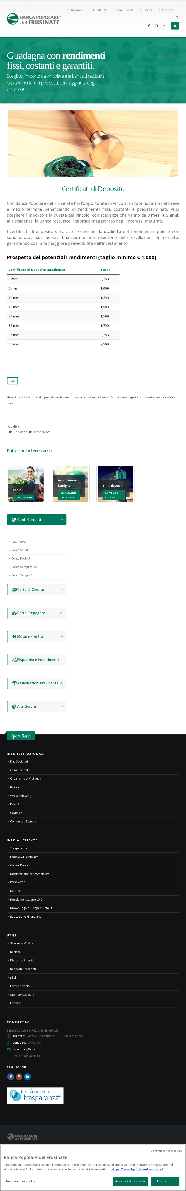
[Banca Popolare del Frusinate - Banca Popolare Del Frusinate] (34, 18)
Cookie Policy (19, 865)
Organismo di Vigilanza (25, 778)
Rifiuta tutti (165, 1181)
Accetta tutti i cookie (130, 1181)
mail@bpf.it (28, 1049)
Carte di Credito (30, 589)
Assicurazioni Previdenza (38, 683)
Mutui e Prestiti (30, 636)
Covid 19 (16, 813)
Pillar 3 (14, 804)
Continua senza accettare (167, 1150)
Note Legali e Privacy (24, 857)
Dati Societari (19, 761)
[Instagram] (156, 25)
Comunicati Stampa (23, 821)
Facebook (10, 1076)
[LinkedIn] (164, 25)
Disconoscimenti (21, 960)
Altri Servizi (26, 706)
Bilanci (14, 787)
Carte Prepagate (31, 613)
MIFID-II (15, 891)
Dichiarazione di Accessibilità (29, 874)
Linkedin (27, 1076)
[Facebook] (149, 25)
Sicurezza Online (21, 943)
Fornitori (16, 1003)
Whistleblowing (20, 796)
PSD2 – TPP (17, 882)
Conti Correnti (29, 519)
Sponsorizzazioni (22, 995)
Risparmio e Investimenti (38, 659)
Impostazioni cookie (20, 1181)
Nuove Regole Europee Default (31, 908)
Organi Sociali (19, 770)
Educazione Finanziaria (25, 917)
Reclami (15, 952)
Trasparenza (18, 848)
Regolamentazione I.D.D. (26, 899)
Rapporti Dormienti (23, 969)
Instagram (19, 1076)
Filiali (13, 978)
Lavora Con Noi (20, 986)
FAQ (12, 381)
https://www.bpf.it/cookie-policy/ (137, 1169)
